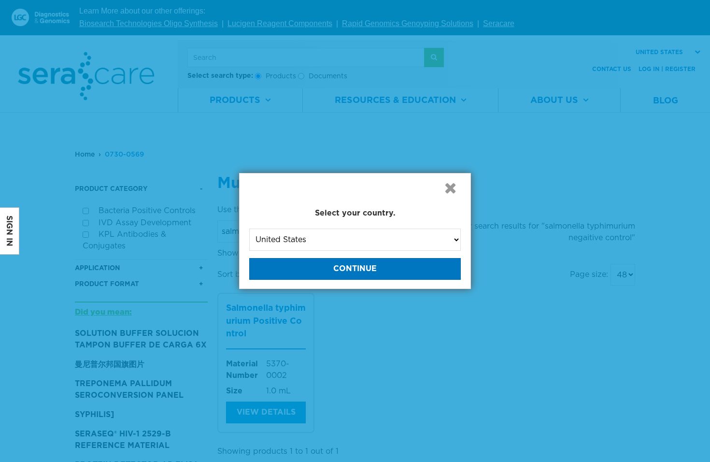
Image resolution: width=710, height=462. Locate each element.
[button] (450, 188)
